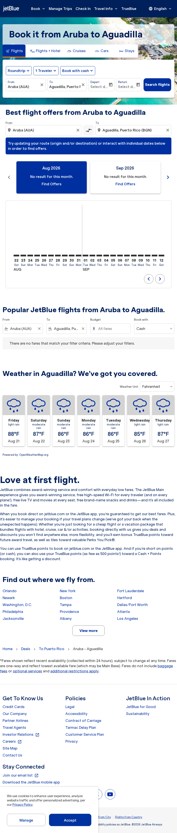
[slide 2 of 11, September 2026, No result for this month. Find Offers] (125, 177)
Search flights (157, 84)
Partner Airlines (15, 720)
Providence (69, 611)
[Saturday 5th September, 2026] (113, 255)
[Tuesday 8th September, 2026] (134, 255)
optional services (27, 671)
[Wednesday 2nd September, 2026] (92, 255)
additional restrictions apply (74, 671)
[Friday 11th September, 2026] (154, 255)
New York (68, 591)
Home (8, 649)
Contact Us (12, 755)
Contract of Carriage (83, 720)
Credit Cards (14, 707)
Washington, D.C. (17, 605)
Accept (70, 820)
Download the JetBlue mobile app (31, 782)
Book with (141, 319)
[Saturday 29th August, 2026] (65, 255)
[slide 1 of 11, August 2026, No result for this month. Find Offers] (51, 177)
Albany (66, 618)
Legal (69, 707)
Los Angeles (127, 618)
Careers (12, 741)
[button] (45, 70)
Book (38, 8)
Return (122, 82)
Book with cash (75, 71)
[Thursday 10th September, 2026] (147, 255)
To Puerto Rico (51, 649)
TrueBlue (128, 8)
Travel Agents (14, 727)
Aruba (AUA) (18, 87)
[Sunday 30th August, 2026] (71, 255)
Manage (26, 820)
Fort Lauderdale (130, 591)
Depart (95, 82)
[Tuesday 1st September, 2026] (85, 255)
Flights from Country (128, 817)
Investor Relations (21, 734)
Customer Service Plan (84, 734)
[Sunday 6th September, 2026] (120, 255)
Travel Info (106, 8)
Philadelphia (13, 611)
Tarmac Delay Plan (80, 727)
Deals (25, 649)
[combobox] (44, 130)
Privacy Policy (22, 805)
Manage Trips (60, 8)
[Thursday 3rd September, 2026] (99, 255)
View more (88, 630)
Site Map (10, 748)
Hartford (124, 598)
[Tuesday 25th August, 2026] (37, 255)
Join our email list (21, 775)
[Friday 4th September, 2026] (106, 255)
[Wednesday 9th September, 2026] (141, 255)
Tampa (65, 605)
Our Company (15, 713)
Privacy (71, 741)
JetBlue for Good (141, 707)
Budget (95, 319)
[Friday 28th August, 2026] (58, 255)
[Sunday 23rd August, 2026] (23, 255)
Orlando (10, 591)
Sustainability (137, 713)
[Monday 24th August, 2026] (30, 255)
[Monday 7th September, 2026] (127, 255)
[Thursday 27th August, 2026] (51, 255)
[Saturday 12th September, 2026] (161, 255)
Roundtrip (16, 71)
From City (104, 817)
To (51, 82)
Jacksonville (13, 618)
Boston (66, 598)
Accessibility (76, 713)
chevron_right (167, 177)
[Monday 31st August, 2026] (78, 255)
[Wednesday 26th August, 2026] (44, 255)
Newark (9, 598)
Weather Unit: (129, 387)
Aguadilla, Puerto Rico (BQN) (65, 87)
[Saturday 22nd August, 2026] (16, 255)
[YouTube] (110, 794)
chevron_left (9, 177)
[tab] (14, 51)
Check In (83, 8)
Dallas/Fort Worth (132, 605)
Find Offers (52, 184)
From (11, 82)
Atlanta (123, 611)
